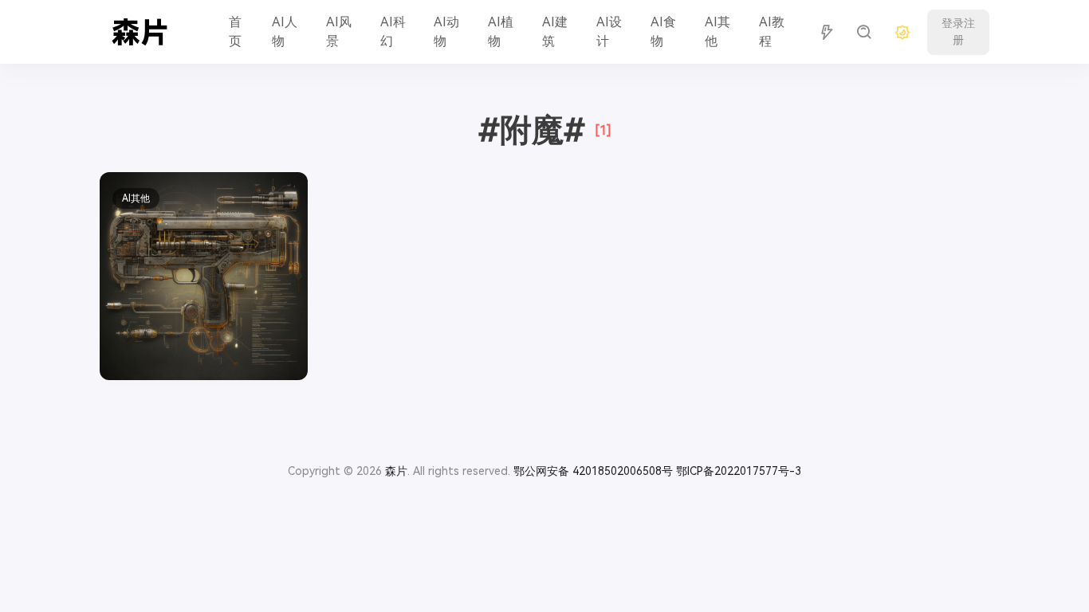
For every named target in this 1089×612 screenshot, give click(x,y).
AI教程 (771, 31)
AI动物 (446, 31)
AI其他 (717, 31)
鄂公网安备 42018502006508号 (593, 471)
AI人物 (284, 31)
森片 (396, 471)
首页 (235, 31)
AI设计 (609, 31)
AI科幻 (393, 31)
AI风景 (339, 31)
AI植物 (500, 31)
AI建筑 (555, 31)
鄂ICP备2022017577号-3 (738, 471)
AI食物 (663, 31)
